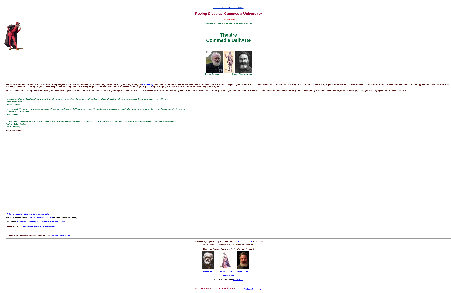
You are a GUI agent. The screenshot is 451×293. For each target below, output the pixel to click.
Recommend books (13, 230)
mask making (147, 85)
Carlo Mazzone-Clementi (243, 241)
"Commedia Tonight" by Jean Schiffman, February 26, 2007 (41, 222)
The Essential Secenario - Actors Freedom (39, 226)
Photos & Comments (252, 289)
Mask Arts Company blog (60, 235)
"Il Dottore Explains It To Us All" (40, 218)
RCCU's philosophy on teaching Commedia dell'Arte (27, 214)
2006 (79, 218)
